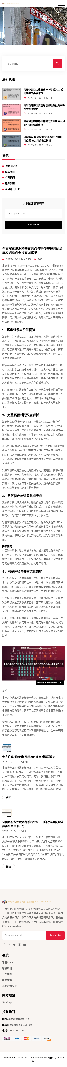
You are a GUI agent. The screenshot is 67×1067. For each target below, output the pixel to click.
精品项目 (10, 171)
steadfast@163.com (20, 1025)
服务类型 (10, 183)
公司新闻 (10, 177)
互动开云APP (12, 189)
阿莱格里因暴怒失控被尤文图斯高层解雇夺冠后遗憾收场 (44, 123)
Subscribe (33, 224)
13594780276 (16, 1030)
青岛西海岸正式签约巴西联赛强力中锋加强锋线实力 (44, 107)
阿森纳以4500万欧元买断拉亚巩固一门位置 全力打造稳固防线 (44, 139)
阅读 (8, 797)
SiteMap (7, 1002)
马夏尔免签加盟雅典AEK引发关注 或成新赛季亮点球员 (43, 91)
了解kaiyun (11, 166)
